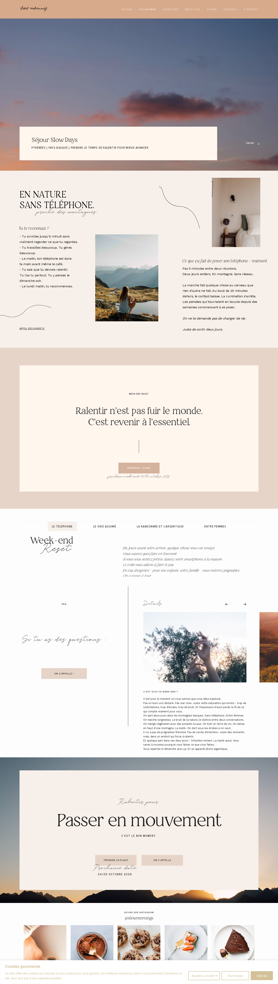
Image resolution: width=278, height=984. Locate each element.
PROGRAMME (148, 9)
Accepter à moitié (203, 976)
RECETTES (192, 9)
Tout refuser (235, 976)
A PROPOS (251, 9)
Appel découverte (32, 328)
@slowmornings (139, 918)
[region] (139, 972)
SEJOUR (126, 9)
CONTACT (230, 9)
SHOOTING (171, 9)
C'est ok (262, 976)
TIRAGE (212, 9)
